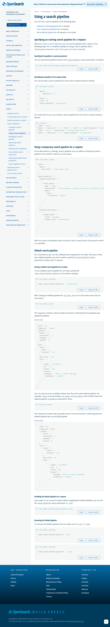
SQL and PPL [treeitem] (10, 99)
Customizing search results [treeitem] (17, 117)
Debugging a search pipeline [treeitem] (16, 138)
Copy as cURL (93, 69)
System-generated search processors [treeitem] (18, 159)
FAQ (47, 585)
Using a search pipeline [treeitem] (17, 133)
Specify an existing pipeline (48, 26)
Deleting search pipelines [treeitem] (18, 149)
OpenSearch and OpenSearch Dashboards (15, 13)
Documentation (63, 4)
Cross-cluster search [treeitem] (14, 173)
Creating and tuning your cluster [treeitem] (15, 56)
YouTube (85, 585)
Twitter (84, 578)
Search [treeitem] (8, 109)
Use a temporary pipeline (47, 29)
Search (36, 11)
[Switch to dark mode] (84, 4)
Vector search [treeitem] (11, 178)
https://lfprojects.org (76, 621)
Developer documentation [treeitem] (15, 225)
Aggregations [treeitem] (11, 104)
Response (39, 320)
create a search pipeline (52, 44)
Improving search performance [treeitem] (13, 168)
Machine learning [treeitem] (12, 182)
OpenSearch (13, 4)
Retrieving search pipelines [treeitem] (15, 144)
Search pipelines (46, 11)
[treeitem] (28, 31)
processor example (71, 49)
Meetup (85, 589)
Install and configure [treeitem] (14, 45)
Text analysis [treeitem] (10, 90)
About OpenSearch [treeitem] (12, 31)
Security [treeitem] (9, 76)
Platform (42, 4)
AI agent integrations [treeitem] (14, 187)
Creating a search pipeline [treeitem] (15, 128)
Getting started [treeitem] (12, 36)
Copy (81, 69)
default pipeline (47, 32)
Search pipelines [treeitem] (13, 124)
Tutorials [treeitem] (9, 41)
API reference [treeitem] (11, 216)
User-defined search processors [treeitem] (16, 153)
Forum (13, 578)
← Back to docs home (13, 20)
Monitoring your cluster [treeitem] (15, 197)
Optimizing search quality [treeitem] (16, 120)
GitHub (13, 582)
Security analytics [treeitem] (12, 81)
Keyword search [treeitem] (13, 113)
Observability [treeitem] (11, 201)
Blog (72, 4)
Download (78, 4)
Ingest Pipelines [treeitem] (11, 66)
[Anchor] (87, 39)
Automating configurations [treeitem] (16, 192)
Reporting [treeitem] (9, 206)
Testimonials (51, 589)
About (36, 4)
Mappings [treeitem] (9, 85)
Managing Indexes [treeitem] (12, 62)
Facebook (85, 593)
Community (52, 4)
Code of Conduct (17, 575)
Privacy (49, 596)
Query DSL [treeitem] (9, 95)
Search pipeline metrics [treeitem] (17, 164)
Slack (13, 585)
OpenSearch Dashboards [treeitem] (15, 71)
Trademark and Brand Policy (57, 593)
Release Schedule (53, 578)
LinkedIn (85, 582)
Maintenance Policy (53, 582)
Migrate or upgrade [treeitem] (13, 50)
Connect (85, 575)
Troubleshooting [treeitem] (12, 220)
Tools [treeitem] (8, 211)
